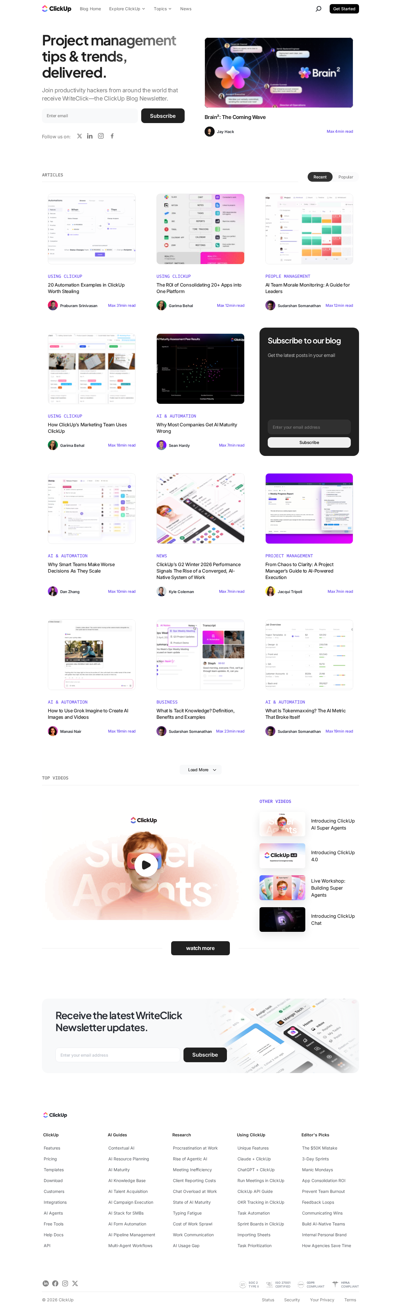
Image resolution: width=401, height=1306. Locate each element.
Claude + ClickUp (254, 1158)
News (185, 8)
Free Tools (53, 1223)
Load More (198, 769)
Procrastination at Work (195, 1147)
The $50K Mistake (319, 1147)
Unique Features (253, 1147)
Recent (320, 176)
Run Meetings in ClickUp (260, 1180)
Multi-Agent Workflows (130, 1245)
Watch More (200, 948)
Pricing (50, 1158)
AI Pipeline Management (131, 1234)
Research (181, 1134)
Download (53, 1180)
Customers (54, 1191)
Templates (54, 1169)
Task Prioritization (254, 1245)
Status (268, 1299)
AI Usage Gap (186, 1245)
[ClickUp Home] (55, 1116)
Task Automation (253, 1212)
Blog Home (90, 8)
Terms (350, 1299)
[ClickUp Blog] (56, 9)
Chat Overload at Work (195, 1191)
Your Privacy (322, 1299)
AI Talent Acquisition (128, 1191)
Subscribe (163, 116)
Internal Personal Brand (324, 1234)
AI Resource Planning (128, 1158)
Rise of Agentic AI (190, 1158)
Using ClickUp (251, 1134)
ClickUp (51, 1134)
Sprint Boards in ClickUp (260, 1223)
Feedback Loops (318, 1202)
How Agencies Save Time (326, 1245)
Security (292, 1299)
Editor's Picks (315, 1134)
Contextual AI (121, 1147)
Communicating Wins (322, 1212)
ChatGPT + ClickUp (256, 1169)
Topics (160, 8)
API (47, 1245)
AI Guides (117, 1134)
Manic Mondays (317, 1169)
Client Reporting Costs (194, 1180)
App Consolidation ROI (324, 1180)
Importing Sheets (253, 1234)
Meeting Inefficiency (192, 1169)
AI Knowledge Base (127, 1180)
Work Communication (193, 1234)
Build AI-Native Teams (323, 1223)
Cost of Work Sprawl (192, 1223)
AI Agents (53, 1212)
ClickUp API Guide (255, 1191)
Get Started (344, 8)
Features (52, 1147)
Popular (345, 176)
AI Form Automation (127, 1223)
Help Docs (53, 1234)
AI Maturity (119, 1169)
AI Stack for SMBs (126, 1212)
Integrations (55, 1202)
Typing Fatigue (187, 1212)
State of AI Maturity (192, 1202)
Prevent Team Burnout (323, 1191)
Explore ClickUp (124, 8)
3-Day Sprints (315, 1158)
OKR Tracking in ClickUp (260, 1202)
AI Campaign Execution (130, 1202)
